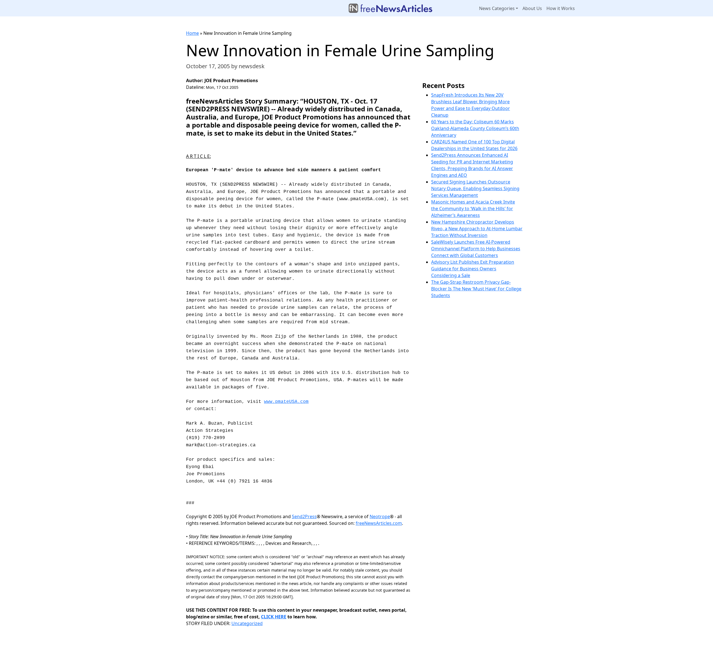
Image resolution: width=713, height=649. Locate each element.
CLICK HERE (273, 617)
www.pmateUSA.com (286, 401)
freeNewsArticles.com (379, 523)
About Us (532, 8)
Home (192, 33)
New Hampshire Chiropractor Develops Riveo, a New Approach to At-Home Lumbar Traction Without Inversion (476, 228)
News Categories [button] (497, 8)
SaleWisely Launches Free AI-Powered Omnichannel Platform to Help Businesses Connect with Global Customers (475, 248)
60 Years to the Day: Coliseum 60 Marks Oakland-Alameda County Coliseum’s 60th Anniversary (475, 128)
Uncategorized (247, 623)
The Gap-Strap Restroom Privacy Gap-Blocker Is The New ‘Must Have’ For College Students (476, 288)
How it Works (560, 8)
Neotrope (380, 516)
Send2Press (304, 516)
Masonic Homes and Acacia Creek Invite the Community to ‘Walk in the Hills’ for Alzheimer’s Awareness (473, 208)
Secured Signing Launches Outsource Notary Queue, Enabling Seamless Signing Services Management (475, 188)
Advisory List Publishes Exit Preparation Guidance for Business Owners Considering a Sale (472, 268)
